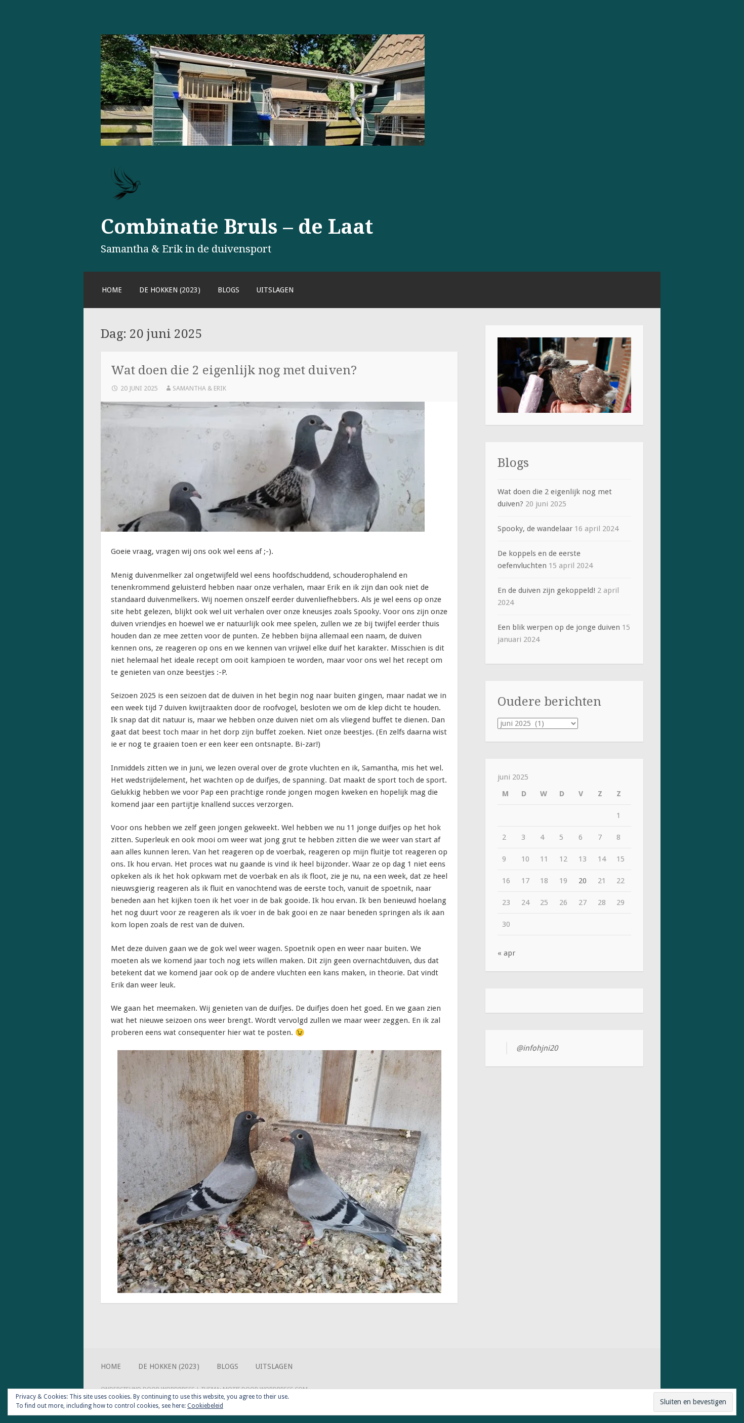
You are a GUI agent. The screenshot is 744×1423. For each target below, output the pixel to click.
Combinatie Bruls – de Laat (237, 226)
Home (112, 290)
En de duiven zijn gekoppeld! (546, 590)
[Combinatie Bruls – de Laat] (263, 143)
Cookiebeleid (205, 1405)
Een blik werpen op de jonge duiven (559, 627)
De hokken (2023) (169, 290)
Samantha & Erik (199, 388)
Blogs (228, 290)
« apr (506, 953)
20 (582, 880)
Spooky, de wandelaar (535, 528)
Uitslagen (275, 290)
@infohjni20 (537, 1048)
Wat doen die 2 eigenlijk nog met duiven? (234, 370)
